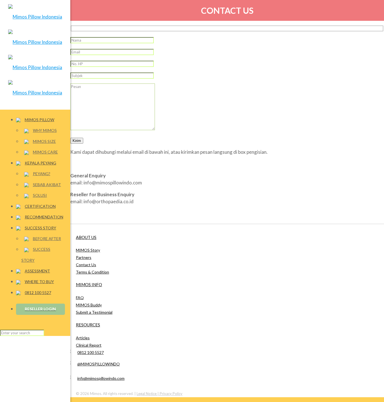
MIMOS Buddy (89, 304)
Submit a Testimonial (94, 312)
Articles (83, 337)
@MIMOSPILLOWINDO (98, 364)
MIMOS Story (88, 250)
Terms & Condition (92, 272)
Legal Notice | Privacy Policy (159, 393)
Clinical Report (88, 345)
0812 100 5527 (90, 352)
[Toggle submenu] (63, 119)
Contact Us (86, 264)
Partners (83, 257)
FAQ (80, 297)
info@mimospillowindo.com (101, 378)
